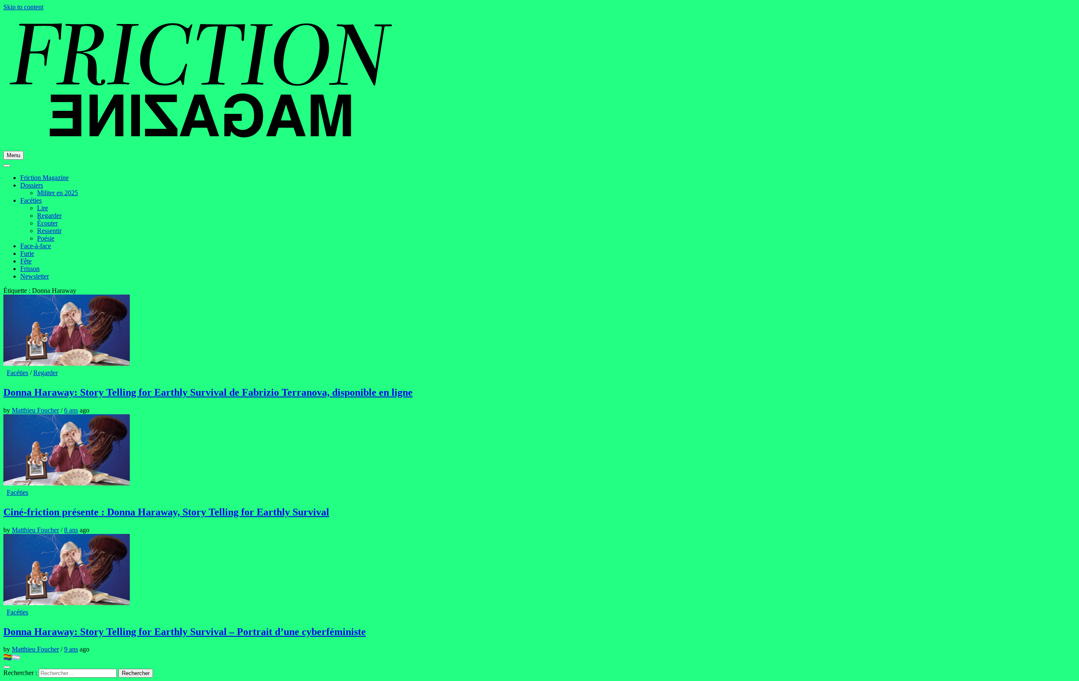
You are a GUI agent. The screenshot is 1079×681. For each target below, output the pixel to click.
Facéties (31, 200)
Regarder (49, 215)
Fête (26, 261)
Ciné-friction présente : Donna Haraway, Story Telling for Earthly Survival (166, 512)
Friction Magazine (44, 177)
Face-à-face (35, 245)
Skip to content (23, 7)
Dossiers (31, 185)
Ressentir (49, 230)
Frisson (30, 268)
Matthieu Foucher (35, 410)
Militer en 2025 (57, 192)
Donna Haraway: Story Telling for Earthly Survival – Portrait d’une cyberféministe (184, 631)
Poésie (45, 238)
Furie (27, 253)
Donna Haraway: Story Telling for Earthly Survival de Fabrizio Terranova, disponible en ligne (208, 392)
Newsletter (34, 276)
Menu (13, 155)
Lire (42, 208)
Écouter (47, 223)
